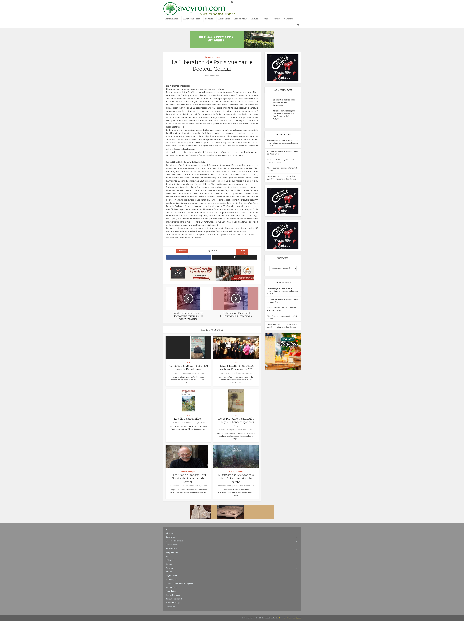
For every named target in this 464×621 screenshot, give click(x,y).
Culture (254, 18)
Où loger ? (170, 560)
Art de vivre (224, 18)
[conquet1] (282, 67)
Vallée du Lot (171, 591)
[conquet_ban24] (212, 273)
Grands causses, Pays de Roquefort (180, 583)
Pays (266, 18)
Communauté (171, 18)
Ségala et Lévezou (173, 595)
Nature (277, 18)
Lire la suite (242, 251)
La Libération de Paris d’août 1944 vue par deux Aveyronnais (284, 102)
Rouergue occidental (174, 599)
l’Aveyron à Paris (191, 18)
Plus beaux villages (173, 603)
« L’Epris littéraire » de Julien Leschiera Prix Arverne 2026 (236, 367)
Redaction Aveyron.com (195, 373)
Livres (188, 362)
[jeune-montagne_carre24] (283, 351)
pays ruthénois (171, 587)
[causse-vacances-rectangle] (232, 39)
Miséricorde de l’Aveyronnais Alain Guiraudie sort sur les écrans (236, 478)
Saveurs (209, 18)
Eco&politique (240, 18)
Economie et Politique (174, 541)
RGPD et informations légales (290, 618)
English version (171, 575)
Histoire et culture (212, 57)
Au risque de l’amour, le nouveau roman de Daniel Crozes (188, 367)
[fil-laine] (232, 512)
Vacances (288, 18)
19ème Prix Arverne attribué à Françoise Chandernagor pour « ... (236, 422)
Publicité (169, 572)
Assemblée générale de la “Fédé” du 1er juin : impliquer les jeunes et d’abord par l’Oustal (282, 143)
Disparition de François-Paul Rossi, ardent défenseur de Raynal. (188, 478)
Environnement (172, 545)
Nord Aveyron (171, 579)
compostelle (170, 606)
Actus (168, 529)
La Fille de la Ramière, (188, 418)
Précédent (183, 251)
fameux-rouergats (188, 471)
